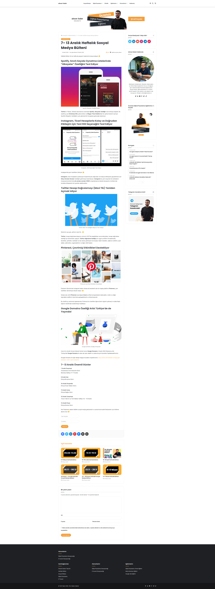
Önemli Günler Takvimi (64, 568)
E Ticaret (60, 579)
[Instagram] (142, 96)
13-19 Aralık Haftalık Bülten (90, 460)
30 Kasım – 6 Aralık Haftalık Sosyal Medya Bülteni (69, 477)
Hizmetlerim (123, 3)
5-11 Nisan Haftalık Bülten (68, 460)
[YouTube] (140, 96)
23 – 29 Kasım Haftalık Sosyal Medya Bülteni (91, 477)
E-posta (63, 521)
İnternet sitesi (96, 521)
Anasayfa (64, 35)
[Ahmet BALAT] (62, 3)
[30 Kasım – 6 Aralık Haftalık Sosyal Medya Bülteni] (70, 469)
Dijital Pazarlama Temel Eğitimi (134, 568)
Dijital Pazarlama (97, 3)
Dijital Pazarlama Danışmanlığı (66, 556)
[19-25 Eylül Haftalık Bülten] (112, 453)
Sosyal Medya (87, 3)
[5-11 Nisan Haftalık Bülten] (70, 453)
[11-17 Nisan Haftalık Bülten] (112, 469)
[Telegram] (144, 96)
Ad (61, 515)
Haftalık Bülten (72, 35)
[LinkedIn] (138, 96)
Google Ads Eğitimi (131, 574)
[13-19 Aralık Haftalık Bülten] (91, 453)
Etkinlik (106, 3)
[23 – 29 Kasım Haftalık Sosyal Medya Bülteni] (91, 469)
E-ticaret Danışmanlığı (64, 558)
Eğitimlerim (113, 3)
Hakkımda (132, 3)
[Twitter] (136, 96)
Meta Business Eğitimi (131, 571)
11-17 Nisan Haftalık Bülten (111, 476)
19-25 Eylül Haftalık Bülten (111, 460)
